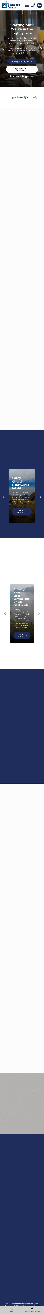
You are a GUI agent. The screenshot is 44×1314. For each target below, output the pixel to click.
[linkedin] (39, 5)
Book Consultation (32, 1312)
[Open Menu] (27, 5)
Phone (11, 1312)
